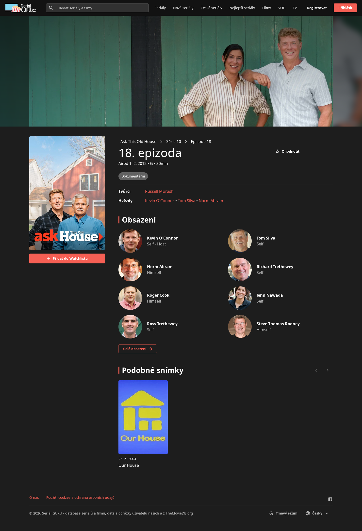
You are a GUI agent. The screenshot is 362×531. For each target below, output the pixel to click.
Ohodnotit (290, 151)
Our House (128, 465)
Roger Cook (158, 295)
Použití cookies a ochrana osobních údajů (80, 497)
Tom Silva (186, 200)
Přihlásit (345, 7)
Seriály (160, 7)
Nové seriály (183, 7)
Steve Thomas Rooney (278, 323)
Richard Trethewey (275, 266)
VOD (281, 7)
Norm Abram (211, 200)
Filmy (266, 7)
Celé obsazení (134, 348)
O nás (34, 497)
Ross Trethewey (162, 323)
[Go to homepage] (21, 7)
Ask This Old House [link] (138, 141)
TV (295, 7)
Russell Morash (159, 191)
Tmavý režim (286, 513)
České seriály (211, 7)
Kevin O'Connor (159, 200)
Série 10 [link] (173, 141)
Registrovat (317, 7)
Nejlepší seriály (242, 7)
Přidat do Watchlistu (70, 258)
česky (317, 513)
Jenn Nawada (270, 295)
